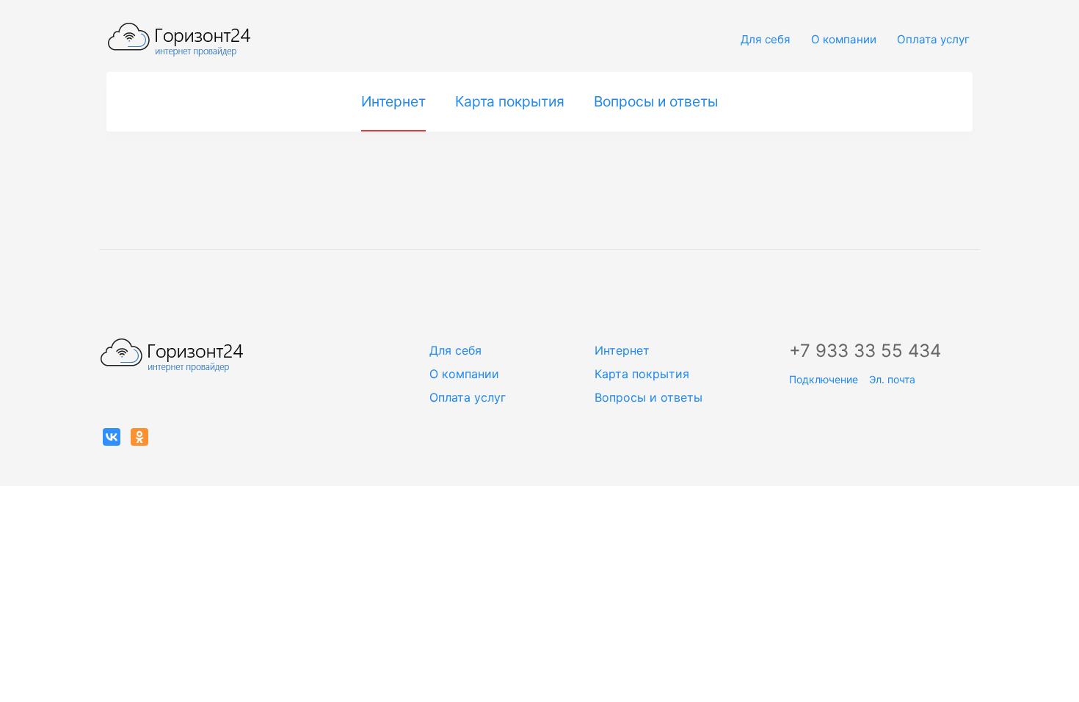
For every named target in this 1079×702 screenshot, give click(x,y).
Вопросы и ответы (656, 101)
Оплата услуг (933, 39)
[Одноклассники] (139, 436)
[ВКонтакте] (111, 436)
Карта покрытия (509, 101)
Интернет (393, 101)
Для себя (766, 39)
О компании (843, 39)
